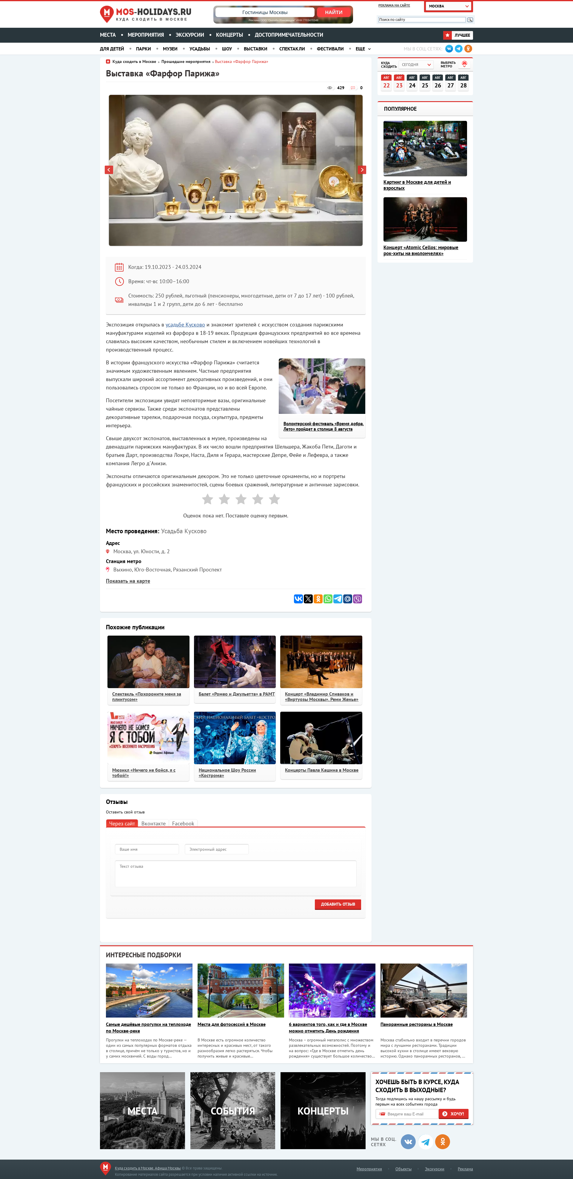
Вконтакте (153, 823)
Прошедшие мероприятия (185, 61)
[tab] (122, 823)
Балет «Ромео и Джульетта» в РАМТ (237, 694)
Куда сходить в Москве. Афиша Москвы (148, 1168)
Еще (360, 49)
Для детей (112, 49)
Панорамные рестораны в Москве (417, 1024)
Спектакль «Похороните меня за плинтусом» (146, 696)
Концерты (229, 34)
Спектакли (292, 49)
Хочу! (457, 1114)
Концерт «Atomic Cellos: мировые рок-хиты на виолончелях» (420, 250)
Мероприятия (146, 34)
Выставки (255, 49)
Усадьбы (200, 49)
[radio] (205, 500)
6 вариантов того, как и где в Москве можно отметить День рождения (328, 1027)
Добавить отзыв (338, 904)
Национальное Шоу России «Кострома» (227, 772)
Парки (143, 49)
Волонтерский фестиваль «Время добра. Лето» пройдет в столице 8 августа (324, 426)
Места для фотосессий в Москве (232, 1024)
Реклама (465, 1169)
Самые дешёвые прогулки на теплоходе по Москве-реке (148, 1027)
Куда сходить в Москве (152, 19)
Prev (109, 170)
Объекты (403, 1169)
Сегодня (410, 64)
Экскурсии (190, 34)
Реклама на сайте (394, 5)
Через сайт (122, 823)
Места (108, 34)
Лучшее (462, 35)
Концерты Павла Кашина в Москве (321, 770)
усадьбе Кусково (185, 324)
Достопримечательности (289, 34)
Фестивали (330, 49)
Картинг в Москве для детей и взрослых (417, 185)
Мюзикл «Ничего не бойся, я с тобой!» (143, 772)
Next (362, 170)
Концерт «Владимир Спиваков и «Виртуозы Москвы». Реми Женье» (321, 696)
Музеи (170, 49)
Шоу (227, 49)
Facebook (183, 823)
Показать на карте (128, 580)
